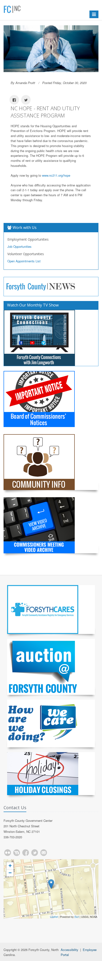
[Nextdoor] (16, 852)
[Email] (43, 852)
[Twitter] (34, 852)
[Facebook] (25, 852)
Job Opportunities (19, 246)
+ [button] (10, 866)
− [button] (10, 873)
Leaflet (54, 917)
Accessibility (69, 949)
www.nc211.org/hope (56, 175)
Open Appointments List (24, 261)
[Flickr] (7, 852)
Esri (76, 917)
